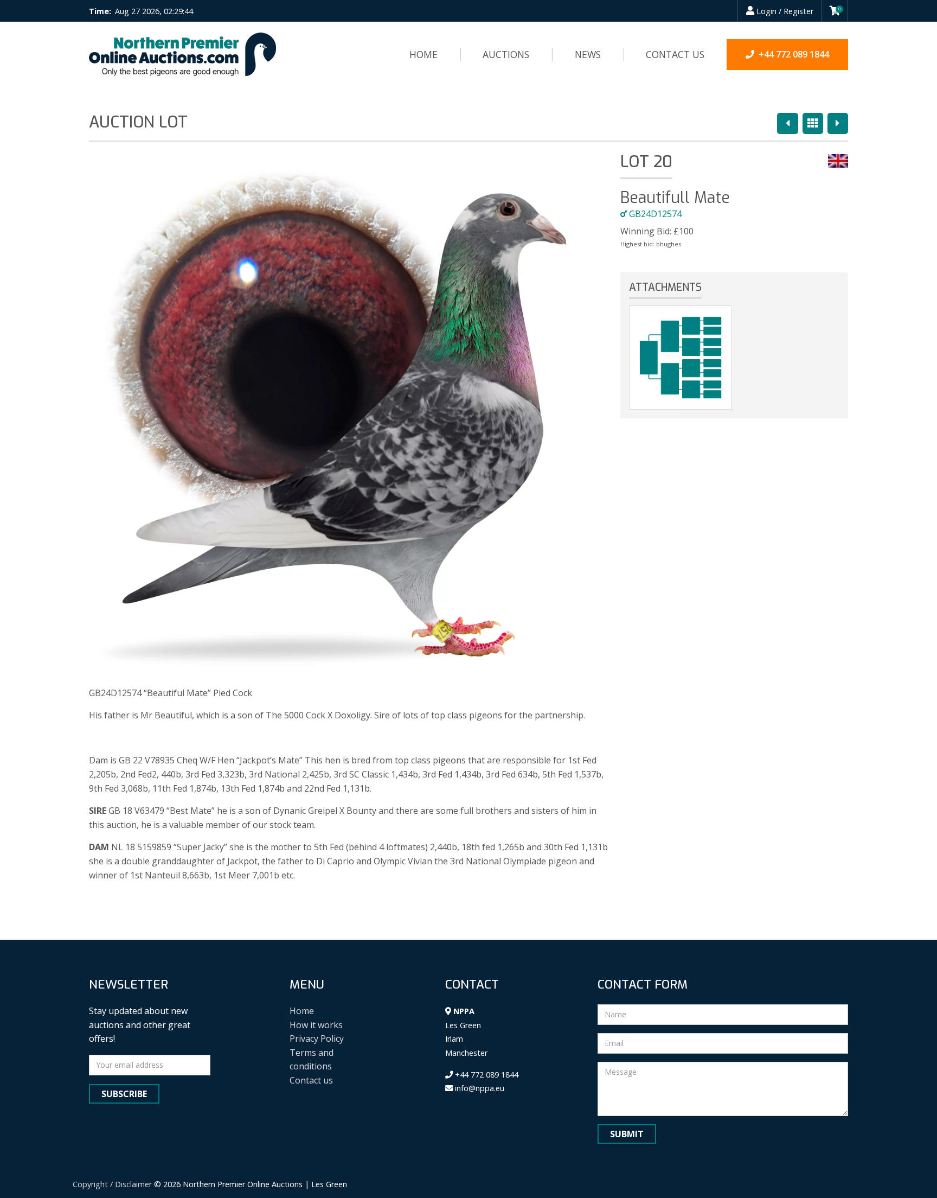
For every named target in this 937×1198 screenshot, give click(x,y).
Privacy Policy (317, 1038)
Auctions (506, 54)
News (588, 54)
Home (423, 54)
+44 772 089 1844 (485, 1074)
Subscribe (124, 1094)
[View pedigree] (680, 357)
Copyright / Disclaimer (112, 1184)
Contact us (675, 54)
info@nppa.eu (478, 1088)
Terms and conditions (311, 1060)
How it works (316, 1025)
